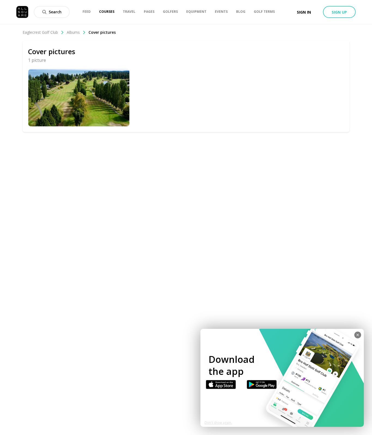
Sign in (304, 12)
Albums (73, 32)
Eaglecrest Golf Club (40, 32)
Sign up (339, 12)
